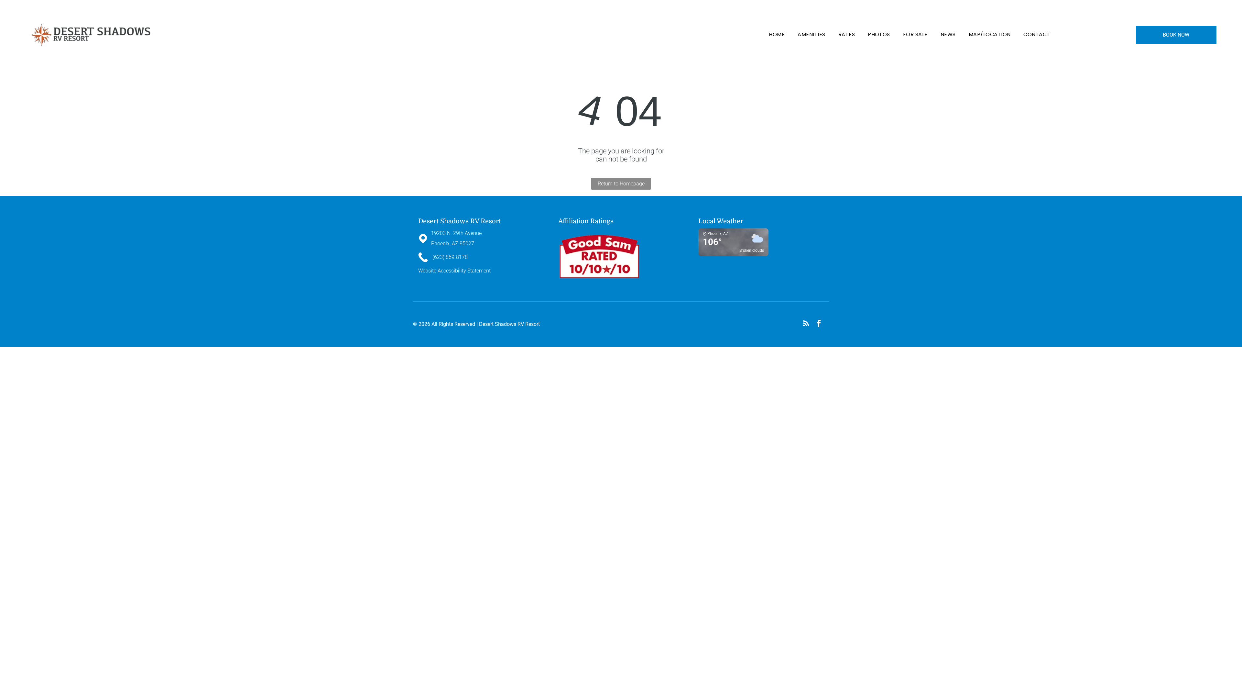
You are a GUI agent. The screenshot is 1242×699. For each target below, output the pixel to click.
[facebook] (818, 324)
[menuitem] (776, 34)
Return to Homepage (621, 184)
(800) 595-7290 (810, 9)
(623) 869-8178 (780, 9)
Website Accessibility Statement (454, 271)
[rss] (806, 324)
